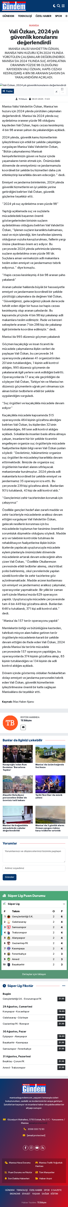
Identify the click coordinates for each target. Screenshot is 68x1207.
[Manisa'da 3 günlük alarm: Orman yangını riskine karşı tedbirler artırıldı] (50, 814)
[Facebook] (25, 1147)
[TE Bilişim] (10, 722)
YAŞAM (36, 1194)
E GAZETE (56, 1190)
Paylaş (9, 91)
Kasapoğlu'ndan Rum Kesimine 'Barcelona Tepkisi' (15, 767)
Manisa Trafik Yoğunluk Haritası (49, 1164)
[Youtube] (37, 1147)
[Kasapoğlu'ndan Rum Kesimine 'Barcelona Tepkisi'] (18, 753)
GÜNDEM (8, 16)
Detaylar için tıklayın (34, 974)
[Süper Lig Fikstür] (63, 986)
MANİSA (34, 25)
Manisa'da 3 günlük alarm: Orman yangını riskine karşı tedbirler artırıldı (50, 828)
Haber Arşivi (45, 1178)
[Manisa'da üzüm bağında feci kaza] (50, 753)
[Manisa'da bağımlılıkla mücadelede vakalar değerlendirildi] (18, 814)
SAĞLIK (45, 1194)
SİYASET (26, 1194)
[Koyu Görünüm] (54, 6)
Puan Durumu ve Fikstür (20, 1172)
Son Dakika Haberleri (18, 1178)
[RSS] (42, 1147)
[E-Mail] (23, 727)
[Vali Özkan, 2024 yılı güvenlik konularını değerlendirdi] (34, 85)
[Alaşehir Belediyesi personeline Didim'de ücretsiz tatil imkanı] (18, 784)
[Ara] (58, 6)
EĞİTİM (54, 1194)
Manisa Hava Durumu (20, 1163)
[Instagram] (31, 1147)
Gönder (9, 877)
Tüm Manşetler (47, 1172)
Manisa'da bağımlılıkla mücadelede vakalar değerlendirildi (15, 828)
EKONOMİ (15, 1194)
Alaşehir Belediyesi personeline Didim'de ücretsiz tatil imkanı (15, 798)
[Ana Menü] (63, 6)
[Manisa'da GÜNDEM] (14, 6)
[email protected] (38, 1123)
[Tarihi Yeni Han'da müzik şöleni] (50, 784)
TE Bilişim (23, 99)
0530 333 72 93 (36, 1129)
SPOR (58, 16)
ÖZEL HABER (43, 16)
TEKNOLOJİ (25, 16)
